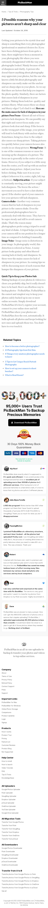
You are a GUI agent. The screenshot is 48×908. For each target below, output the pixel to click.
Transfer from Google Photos (13, 822)
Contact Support (8, 686)
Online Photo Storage (10, 709)
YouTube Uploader (8, 810)
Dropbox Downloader (10, 858)
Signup (4, 722)
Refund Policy (7, 683)
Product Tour (7, 735)
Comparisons (6, 712)
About (4, 673)
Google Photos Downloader (12, 848)
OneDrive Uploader (9, 806)
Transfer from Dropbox (10, 832)
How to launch (7, 764)
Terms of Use (7, 676)
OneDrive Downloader (10, 865)
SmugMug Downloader (10, 855)
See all (4, 891)
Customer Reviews (8, 745)
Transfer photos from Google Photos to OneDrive (20, 884)
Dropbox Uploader (9, 799)
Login (4, 719)
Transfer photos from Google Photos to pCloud (19, 888)
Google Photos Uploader (11, 789)
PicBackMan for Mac (9, 702)
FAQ (3, 771)
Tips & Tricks (6, 775)
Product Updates (8, 716)
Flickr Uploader (7, 793)
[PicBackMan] (25, 2)
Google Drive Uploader (10, 813)
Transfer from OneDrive (10, 835)
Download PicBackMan (25, 422)
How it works (6, 732)
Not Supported (7, 752)
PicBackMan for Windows (11, 706)
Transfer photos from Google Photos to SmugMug (20, 877)
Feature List (6, 742)
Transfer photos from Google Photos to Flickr (19, 874)
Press (4, 690)
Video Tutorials (7, 768)
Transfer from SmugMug (11, 829)
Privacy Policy (7, 680)
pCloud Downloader (9, 861)
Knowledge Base (8, 778)
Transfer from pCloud (10, 839)
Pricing (4, 738)
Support (5, 693)
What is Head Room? (14, 375)
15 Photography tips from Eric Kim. (20, 350)
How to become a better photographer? (22, 346)
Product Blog (6, 748)
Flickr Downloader (8, 851)
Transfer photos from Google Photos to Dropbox (20, 881)
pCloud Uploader (8, 803)
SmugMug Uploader (9, 796)
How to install (7, 761)
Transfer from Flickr (9, 825)
